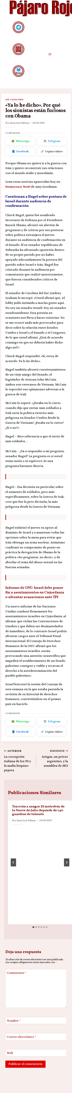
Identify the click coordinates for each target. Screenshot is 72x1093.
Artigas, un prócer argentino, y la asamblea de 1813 (55, 759)
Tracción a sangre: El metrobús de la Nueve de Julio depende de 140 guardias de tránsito (38, 810)
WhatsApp (20, 141)
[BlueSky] (18, 71)
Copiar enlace (52, 151)
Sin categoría (14, 99)
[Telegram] (18, 27)
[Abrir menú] (50, 54)
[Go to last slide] (13, 862)
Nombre (14, 1021)
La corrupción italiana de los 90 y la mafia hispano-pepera (17, 761)
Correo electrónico (21, 1037)
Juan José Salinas (19, 122)
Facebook (20, 151)
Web (10, 1053)
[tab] (33, 927)
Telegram (51, 141)
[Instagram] (18, 49)
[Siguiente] (66, 862)
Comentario (16, 973)
